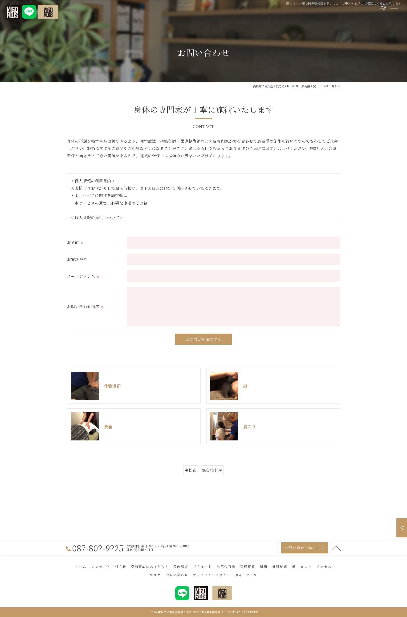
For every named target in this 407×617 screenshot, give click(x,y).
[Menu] (393, 6)
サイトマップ (246, 575)
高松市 (191, 470)
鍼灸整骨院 (212, 470)
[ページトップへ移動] (336, 548)
